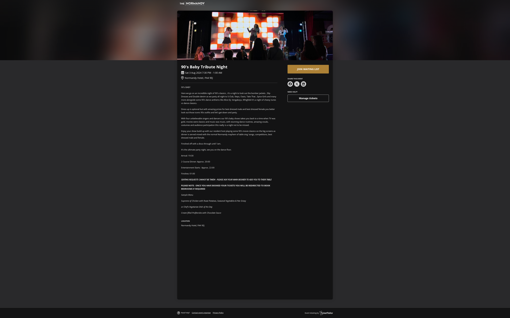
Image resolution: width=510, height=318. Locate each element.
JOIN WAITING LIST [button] (308, 69)
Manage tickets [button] (308, 98)
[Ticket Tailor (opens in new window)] (326, 312)
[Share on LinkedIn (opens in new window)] (303, 84)
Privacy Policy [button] (218, 312)
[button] (201, 312)
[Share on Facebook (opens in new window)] (290, 84)
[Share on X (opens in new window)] (296, 84)
